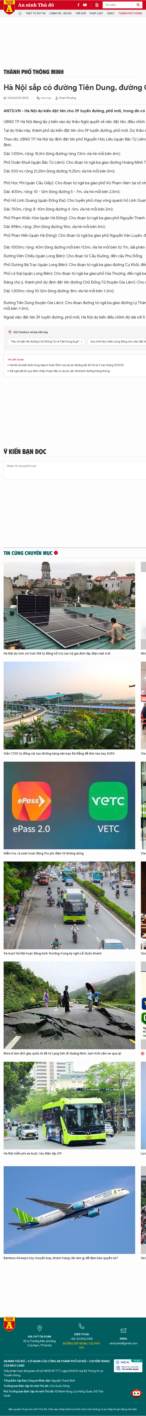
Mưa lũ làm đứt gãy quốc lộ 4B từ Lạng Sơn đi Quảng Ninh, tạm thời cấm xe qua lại (62, 1053)
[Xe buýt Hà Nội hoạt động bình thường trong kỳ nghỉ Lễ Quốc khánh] (69, 905)
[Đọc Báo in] (99, 5)
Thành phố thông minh (34, 71)
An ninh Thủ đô (36, 5)
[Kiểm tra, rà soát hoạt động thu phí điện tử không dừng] (69, 805)
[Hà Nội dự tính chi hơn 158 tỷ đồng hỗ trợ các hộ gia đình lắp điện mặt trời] (69, 606)
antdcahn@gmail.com (123, 1343)
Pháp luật (96, 13)
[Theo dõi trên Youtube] (85, 5)
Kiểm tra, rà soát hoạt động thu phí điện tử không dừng (44, 853)
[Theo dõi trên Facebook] (79, 5)
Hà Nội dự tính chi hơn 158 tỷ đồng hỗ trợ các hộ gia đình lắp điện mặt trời (57, 654)
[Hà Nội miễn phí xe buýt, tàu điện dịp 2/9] (69, 1106)
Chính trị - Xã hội (60, 13)
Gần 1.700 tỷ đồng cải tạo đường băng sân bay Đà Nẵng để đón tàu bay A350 (59, 754)
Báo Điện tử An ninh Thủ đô (9, 7)
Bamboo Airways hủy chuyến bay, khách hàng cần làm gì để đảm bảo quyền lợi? (61, 1258)
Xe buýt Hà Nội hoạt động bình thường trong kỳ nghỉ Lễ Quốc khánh (53, 953)
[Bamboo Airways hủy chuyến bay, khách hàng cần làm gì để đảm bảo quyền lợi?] (69, 1210)
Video (110, 13)
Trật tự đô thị (35, 13)
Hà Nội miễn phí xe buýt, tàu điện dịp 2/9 (32, 1153)
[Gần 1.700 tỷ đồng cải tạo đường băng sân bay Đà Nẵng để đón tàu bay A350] (69, 705)
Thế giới (80, 13)
